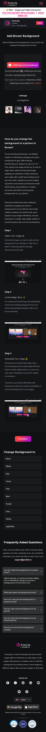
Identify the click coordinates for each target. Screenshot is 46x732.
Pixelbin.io (38, 83)
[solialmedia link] (8, 683)
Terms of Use (31, 80)
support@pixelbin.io (23, 560)
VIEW (40, 23)
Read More (23, 439)
